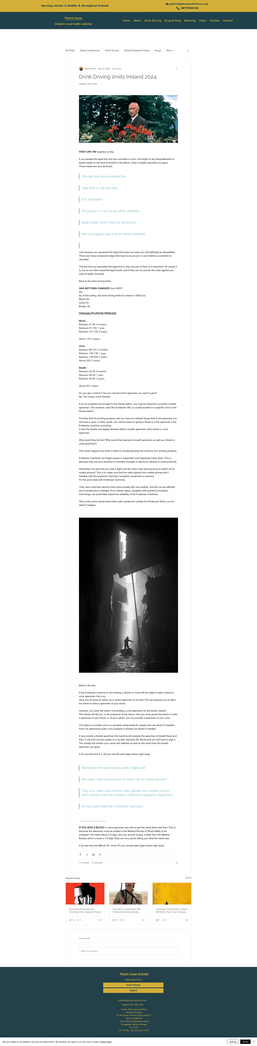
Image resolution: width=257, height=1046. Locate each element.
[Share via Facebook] (80, 854)
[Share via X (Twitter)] (87, 854)
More (169, 50)
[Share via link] (100, 854)
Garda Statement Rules (136, 50)
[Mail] (167, 4)
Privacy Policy (106, 1041)
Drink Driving (112, 50)
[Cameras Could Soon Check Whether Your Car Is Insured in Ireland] (172, 893)
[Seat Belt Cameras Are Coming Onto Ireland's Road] (85, 893)
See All (188, 878)
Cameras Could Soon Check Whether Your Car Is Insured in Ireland (172, 910)
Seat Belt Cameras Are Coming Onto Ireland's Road (85, 910)
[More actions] (176, 68)
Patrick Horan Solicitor (134, 974)
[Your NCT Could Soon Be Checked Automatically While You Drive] (128, 893)
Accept (245, 1041)
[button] (188, 50)
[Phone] (178, 8)
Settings (233, 1041)
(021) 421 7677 (142, 1030)
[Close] (253, 1042)
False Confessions (90, 50)
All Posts (70, 50)
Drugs (158, 50)
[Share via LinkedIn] (93, 854)
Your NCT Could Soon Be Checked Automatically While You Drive (126, 910)
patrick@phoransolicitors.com (188, 4)
